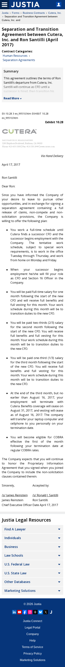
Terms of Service (32, 647)
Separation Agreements (19, 60)
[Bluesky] (40, 612)
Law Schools (13, 555)
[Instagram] (30, 612)
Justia (5, 12)
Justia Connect (32, 621)
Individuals (12, 538)
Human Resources (15, 56)
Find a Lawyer (15, 529)
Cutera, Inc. (55, 12)
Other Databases (17, 582)
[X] (46, 612)
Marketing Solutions (20, 590)
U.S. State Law (15, 573)
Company (32, 634)
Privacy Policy (32, 653)
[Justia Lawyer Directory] (51, 612)
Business (11, 547)
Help (32, 640)
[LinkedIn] (14, 612)
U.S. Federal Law (16, 564)
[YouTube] (19, 612)
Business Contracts (34, 12)
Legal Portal (32, 627)
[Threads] (35, 612)
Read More (11, 98)
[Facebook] (25, 612)
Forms (15, 12)
